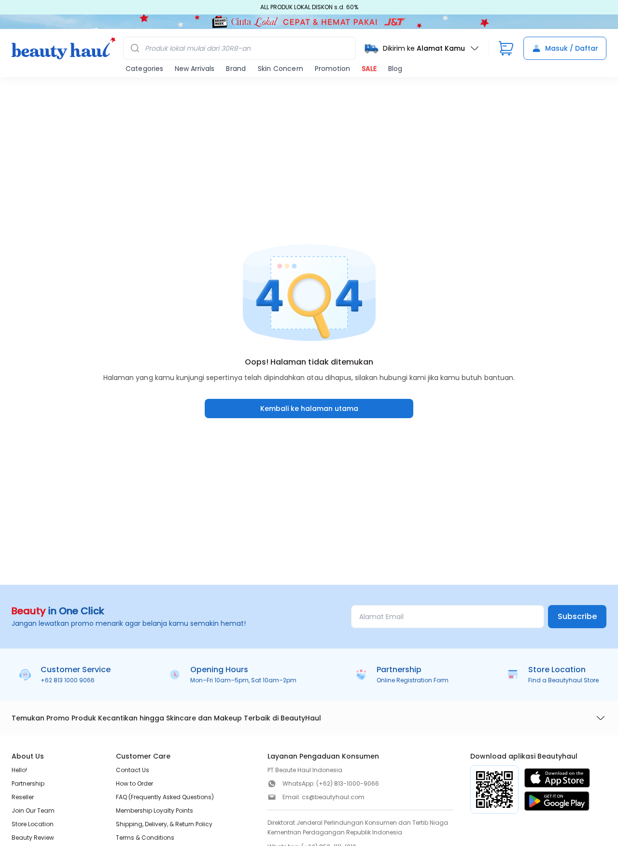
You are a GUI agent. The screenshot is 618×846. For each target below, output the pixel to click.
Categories (144, 68)
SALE (369, 68)
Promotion (332, 68)
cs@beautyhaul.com (333, 797)
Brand (236, 68)
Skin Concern (280, 68)
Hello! (19, 770)
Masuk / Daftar (571, 48)
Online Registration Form (413, 680)
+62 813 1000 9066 (68, 680)
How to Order (134, 783)
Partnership (28, 783)
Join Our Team (33, 810)
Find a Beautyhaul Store (563, 680)
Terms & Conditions (145, 837)
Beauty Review (33, 837)
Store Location (33, 824)
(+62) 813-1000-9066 (347, 783)
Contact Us (132, 770)
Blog (395, 68)
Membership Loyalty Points (154, 810)
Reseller (23, 797)
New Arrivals (194, 68)
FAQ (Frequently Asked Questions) (165, 797)
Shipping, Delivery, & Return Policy (164, 824)
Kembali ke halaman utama (309, 408)
